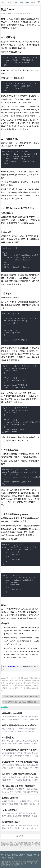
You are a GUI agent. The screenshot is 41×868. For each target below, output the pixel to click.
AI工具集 (3, 858)
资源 (9, 2)
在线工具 (15, 855)
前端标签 (36, 855)
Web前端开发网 (16, 861)
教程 (27, 2)
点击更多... (20, 836)
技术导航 (7, 855)
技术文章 (22, 855)
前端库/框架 (11, 858)
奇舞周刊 (11, 666)
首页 (3, 2)
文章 (21, 2)
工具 (15, 2)
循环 (28, 13)
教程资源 (29, 855)
